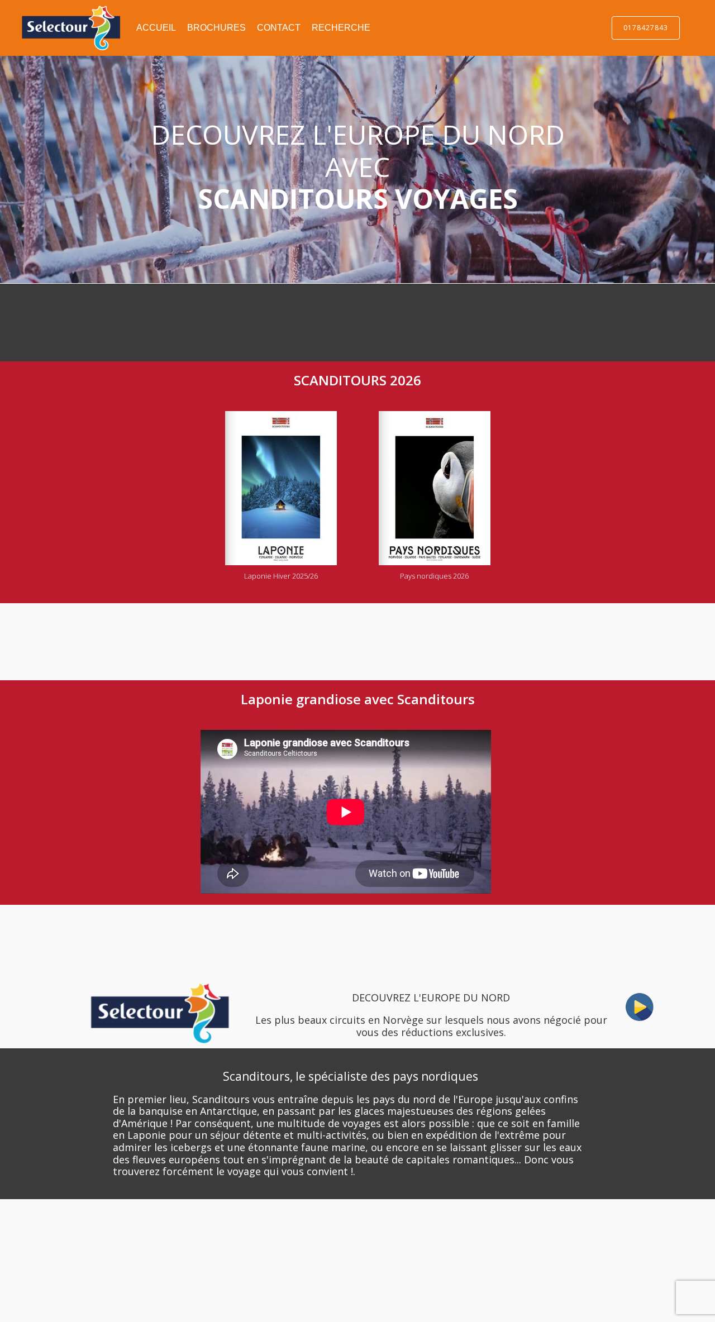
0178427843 (645, 27)
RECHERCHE (341, 27)
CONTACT (279, 27)
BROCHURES (216, 27)
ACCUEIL (156, 27)
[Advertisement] (156, 320)
